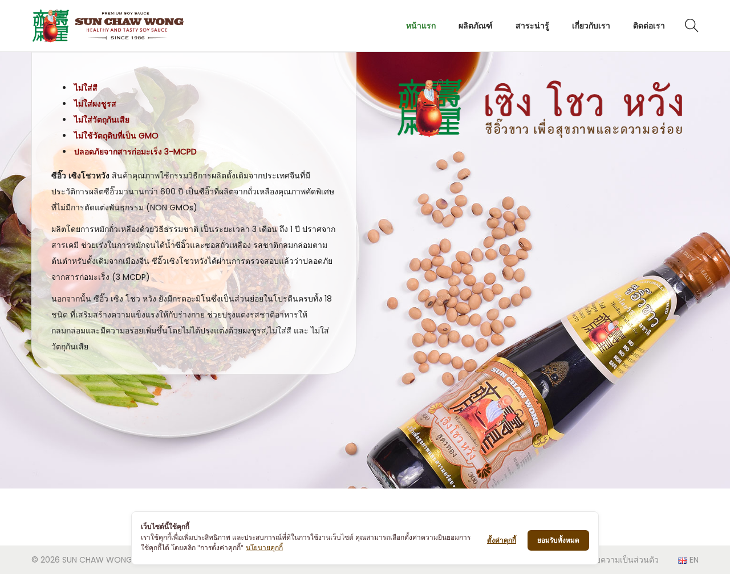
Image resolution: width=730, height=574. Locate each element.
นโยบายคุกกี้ (264, 547)
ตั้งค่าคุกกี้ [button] (501, 540)
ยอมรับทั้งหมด (558, 540)
